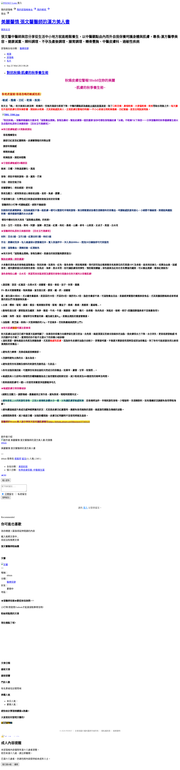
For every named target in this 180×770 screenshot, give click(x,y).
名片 (9, 61)
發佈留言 (6, 497)
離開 (16, 764)
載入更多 (6, 480)
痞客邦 (17, 458)
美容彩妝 (23, 466)
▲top (3, 475)
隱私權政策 (105, 731)
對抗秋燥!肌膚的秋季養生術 (27, 73)
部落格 (10, 57)
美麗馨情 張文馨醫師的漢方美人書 (35, 21)
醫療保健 (24, 48)
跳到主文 (5, 29)
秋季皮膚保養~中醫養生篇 (32, 470)
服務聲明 (116, 731)
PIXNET (69, 731)
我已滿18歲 (7, 764)
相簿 (9, 54)
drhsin (4, 443)
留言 (24, 458)
